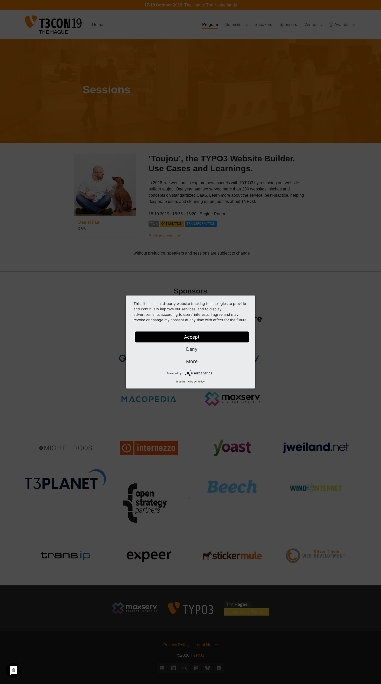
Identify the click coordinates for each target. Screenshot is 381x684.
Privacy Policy (196, 381)
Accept (192, 337)
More (191, 361)
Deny (191, 349)
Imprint (180, 381)
